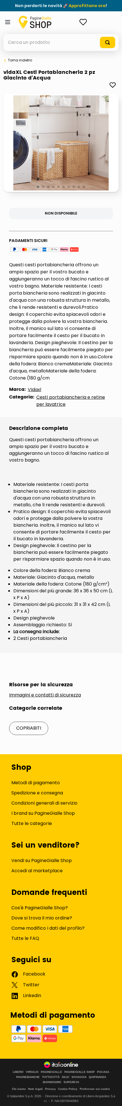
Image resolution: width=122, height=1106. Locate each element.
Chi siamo (19, 1088)
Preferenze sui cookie (95, 1088)
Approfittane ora (87, 5)
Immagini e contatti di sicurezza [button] (45, 695)
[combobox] (61, 42)
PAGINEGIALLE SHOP (79, 1072)
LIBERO (18, 1072)
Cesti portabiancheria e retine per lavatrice (70, 401)
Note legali (35, 1088)
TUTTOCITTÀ (51, 1077)
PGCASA (103, 1072)
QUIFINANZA (97, 1077)
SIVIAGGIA (79, 1077)
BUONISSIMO (52, 1082)
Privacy (50, 1088)
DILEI (65, 1077)
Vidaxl (34, 389)
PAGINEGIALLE (51, 1072)
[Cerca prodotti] (107, 42)
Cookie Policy (67, 1088)
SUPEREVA (71, 1082)
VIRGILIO (32, 1072)
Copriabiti (28, 728)
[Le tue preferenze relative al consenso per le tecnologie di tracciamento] (112, 1096)
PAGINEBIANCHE (28, 1077)
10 (84, 187)
